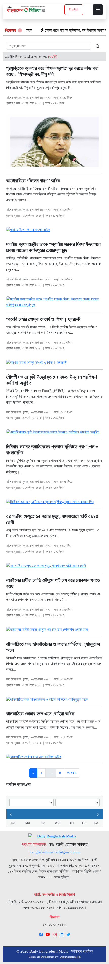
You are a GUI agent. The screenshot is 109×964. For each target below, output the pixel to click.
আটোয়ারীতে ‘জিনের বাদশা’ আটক (33, 180)
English (73, 9)
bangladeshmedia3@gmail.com (55, 852)
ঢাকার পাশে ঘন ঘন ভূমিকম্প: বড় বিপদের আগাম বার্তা (66, 30)
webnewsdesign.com (70, 956)
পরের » (72, 773)
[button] (98, 9)
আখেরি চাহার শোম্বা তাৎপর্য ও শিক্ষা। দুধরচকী (43, 319)
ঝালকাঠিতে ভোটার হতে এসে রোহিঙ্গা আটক (40, 713)
